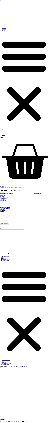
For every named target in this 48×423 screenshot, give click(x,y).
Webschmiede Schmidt (23, 366)
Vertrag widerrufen (5, 260)
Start (1, 187)
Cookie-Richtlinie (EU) (6, 259)
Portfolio (4, 28)
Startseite (4, 24)
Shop (3, 25)
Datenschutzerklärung (6, 256)
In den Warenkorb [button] (4, 223)
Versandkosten (4, 220)
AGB (3, 257)
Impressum (4, 258)
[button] (24, 80)
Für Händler (4, 27)
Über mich (4, 29)
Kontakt (3, 30)
